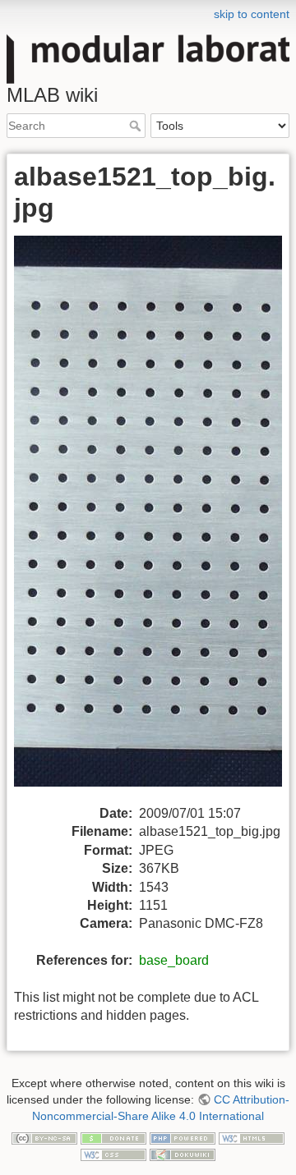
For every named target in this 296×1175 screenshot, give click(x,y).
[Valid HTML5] (251, 1137)
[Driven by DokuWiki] (182, 1153)
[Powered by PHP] (182, 1137)
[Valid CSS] (113, 1153)
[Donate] (113, 1137)
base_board (174, 960)
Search (137, 125)
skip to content (251, 14)
